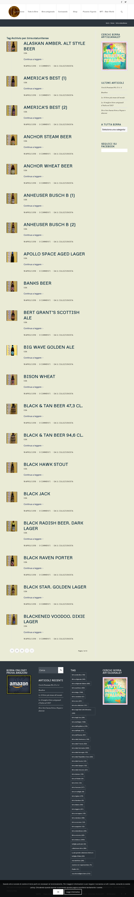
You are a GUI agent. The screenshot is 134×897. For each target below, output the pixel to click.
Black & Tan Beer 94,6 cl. (53, 434)
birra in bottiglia (78, 791)
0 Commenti (45, 66)
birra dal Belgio (79, 722)
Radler (75, 869)
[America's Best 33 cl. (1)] (12, 81)
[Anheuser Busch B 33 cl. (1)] (12, 198)
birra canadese (78, 696)
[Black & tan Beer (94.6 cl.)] (12, 438)
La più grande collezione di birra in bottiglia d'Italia (82, 854)
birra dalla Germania (80, 748)
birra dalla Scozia (79, 761)
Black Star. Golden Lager (55, 586)
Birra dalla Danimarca (80, 739)
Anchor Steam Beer (48, 136)
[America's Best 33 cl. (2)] (12, 110)
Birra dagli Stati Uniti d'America (81, 711)
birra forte (77, 783)
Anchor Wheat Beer (48, 165)
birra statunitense (79, 831)
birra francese (78, 787)
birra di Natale (78, 778)
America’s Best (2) (45, 107)
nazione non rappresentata (82, 865)
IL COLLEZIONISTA (65, 66)
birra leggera (78, 809)
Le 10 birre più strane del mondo (113, 97)
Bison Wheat (39, 376)
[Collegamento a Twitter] (125, 2)
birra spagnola (78, 826)
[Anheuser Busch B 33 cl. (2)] (12, 227)
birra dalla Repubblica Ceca (82, 757)
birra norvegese (79, 813)
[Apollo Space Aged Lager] (12, 257)
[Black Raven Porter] (12, 561)
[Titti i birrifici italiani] (115, 691)
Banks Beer (38, 283)
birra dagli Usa (78, 717)
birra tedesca (78, 840)
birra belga (77, 692)
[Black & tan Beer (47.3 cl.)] (12, 409)
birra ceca (77, 701)
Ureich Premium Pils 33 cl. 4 (111, 87)
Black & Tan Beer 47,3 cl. (53, 405)
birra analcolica (78, 675)
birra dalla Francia (79, 744)
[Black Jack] (12, 467)
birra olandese (78, 818)
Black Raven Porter (48, 557)
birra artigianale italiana (81, 683)
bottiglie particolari (79, 844)
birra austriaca (78, 688)
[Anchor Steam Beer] (12, 140)
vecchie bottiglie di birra (81, 873)
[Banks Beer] (12, 286)
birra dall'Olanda (79, 735)
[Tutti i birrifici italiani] (114, 56)
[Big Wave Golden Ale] (12, 350)
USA (25, 53)
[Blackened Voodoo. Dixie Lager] (12, 619)
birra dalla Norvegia (80, 752)
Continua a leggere (32, 59)
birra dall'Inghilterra (80, 726)
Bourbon (104, 92)
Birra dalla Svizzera (80, 770)
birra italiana (77, 805)
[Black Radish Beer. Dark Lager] (12, 526)
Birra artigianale (78, 679)
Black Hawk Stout (46, 464)
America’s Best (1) (45, 77)
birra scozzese (78, 822)
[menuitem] (19, 11)
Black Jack (37, 493)
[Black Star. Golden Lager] (12, 590)
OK (58, 892)
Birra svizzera (78, 835)
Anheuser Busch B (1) (49, 195)
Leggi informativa (73, 892)
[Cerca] (121, 11)
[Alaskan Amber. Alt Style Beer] (12, 46)
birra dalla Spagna (79, 765)
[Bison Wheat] (12, 379)
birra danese (78, 774)
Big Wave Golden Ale (49, 346)
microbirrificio (78, 860)
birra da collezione (79, 705)
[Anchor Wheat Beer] (12, 169)
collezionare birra (79, 848)
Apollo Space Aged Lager (54, 253)
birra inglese (77, 796)
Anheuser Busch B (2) (50, 224)
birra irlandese (78, 800)
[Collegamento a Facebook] (121, 2)
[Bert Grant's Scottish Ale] (12, 315)
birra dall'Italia (78, 730)
